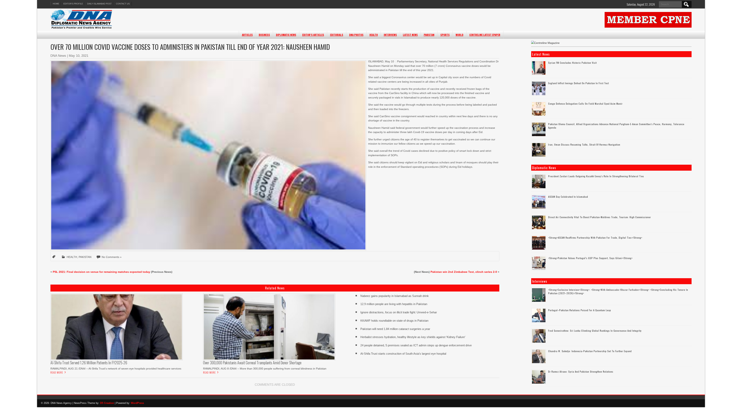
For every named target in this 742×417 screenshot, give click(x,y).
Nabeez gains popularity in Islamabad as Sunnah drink (394, 295)
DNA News (58, 56)
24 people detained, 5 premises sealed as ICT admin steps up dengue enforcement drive (416, 345)
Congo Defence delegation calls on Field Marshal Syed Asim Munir (585, 103)
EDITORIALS (336, 35)
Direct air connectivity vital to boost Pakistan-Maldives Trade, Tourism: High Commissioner (599, 217)
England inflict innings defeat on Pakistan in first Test (578, 83)
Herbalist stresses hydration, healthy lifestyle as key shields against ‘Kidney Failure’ (412, 337)
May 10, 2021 (78, 56)
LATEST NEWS (410, 35)
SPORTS (445, 35)
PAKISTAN (429, 35)
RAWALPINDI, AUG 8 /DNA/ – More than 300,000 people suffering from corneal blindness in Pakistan (264, 368)
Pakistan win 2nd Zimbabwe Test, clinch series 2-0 (464, 271)
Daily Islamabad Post (99, 4)
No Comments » (112, 257)
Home (56, 4)
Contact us (123, 4)
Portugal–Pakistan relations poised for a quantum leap (579, 310)
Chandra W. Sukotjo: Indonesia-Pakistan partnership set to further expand (590, 351)
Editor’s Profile (73, 4)
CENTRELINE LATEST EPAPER (484, 35)
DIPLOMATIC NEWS (286, 35)
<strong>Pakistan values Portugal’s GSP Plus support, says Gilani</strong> (590, 258)
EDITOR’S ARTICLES (313, 35)
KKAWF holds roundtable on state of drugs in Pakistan (395, 320)
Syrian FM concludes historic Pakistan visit (572, 62)
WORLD (459, 35)
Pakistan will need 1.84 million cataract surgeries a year (395, 329)
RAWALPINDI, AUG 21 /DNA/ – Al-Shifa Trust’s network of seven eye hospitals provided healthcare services (115, 368)
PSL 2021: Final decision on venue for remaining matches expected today (101, 271)
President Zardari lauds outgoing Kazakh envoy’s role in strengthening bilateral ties (596, 176)
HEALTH (373, 35)
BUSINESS (264, 35)
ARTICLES (247, 35)
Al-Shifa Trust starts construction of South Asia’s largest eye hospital (403, 353)
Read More (56, 372)
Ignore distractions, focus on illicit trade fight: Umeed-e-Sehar (398, 312)
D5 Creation (107, 403)
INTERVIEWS (390, 35)
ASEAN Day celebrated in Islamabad (568, 196)
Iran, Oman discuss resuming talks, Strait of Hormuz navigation (584, 144)
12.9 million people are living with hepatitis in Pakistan (393, 304)
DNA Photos (356, 35)
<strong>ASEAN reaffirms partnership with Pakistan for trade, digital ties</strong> (595, 237)
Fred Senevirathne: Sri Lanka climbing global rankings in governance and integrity (595, 330)
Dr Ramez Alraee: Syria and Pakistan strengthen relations (580, 371)
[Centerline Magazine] (545, 42)
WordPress (137, 403)
